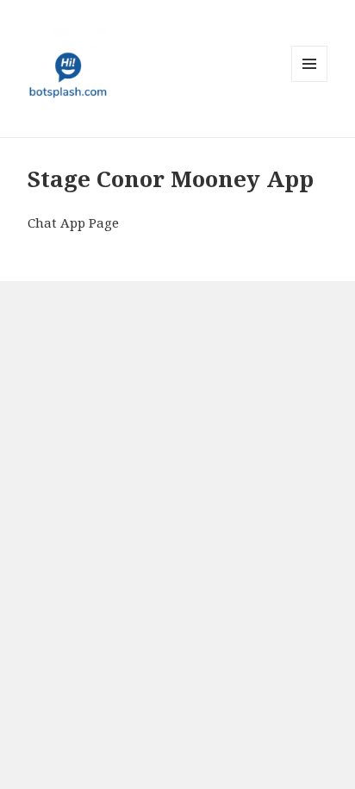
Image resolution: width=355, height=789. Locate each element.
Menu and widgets (309, 81)
